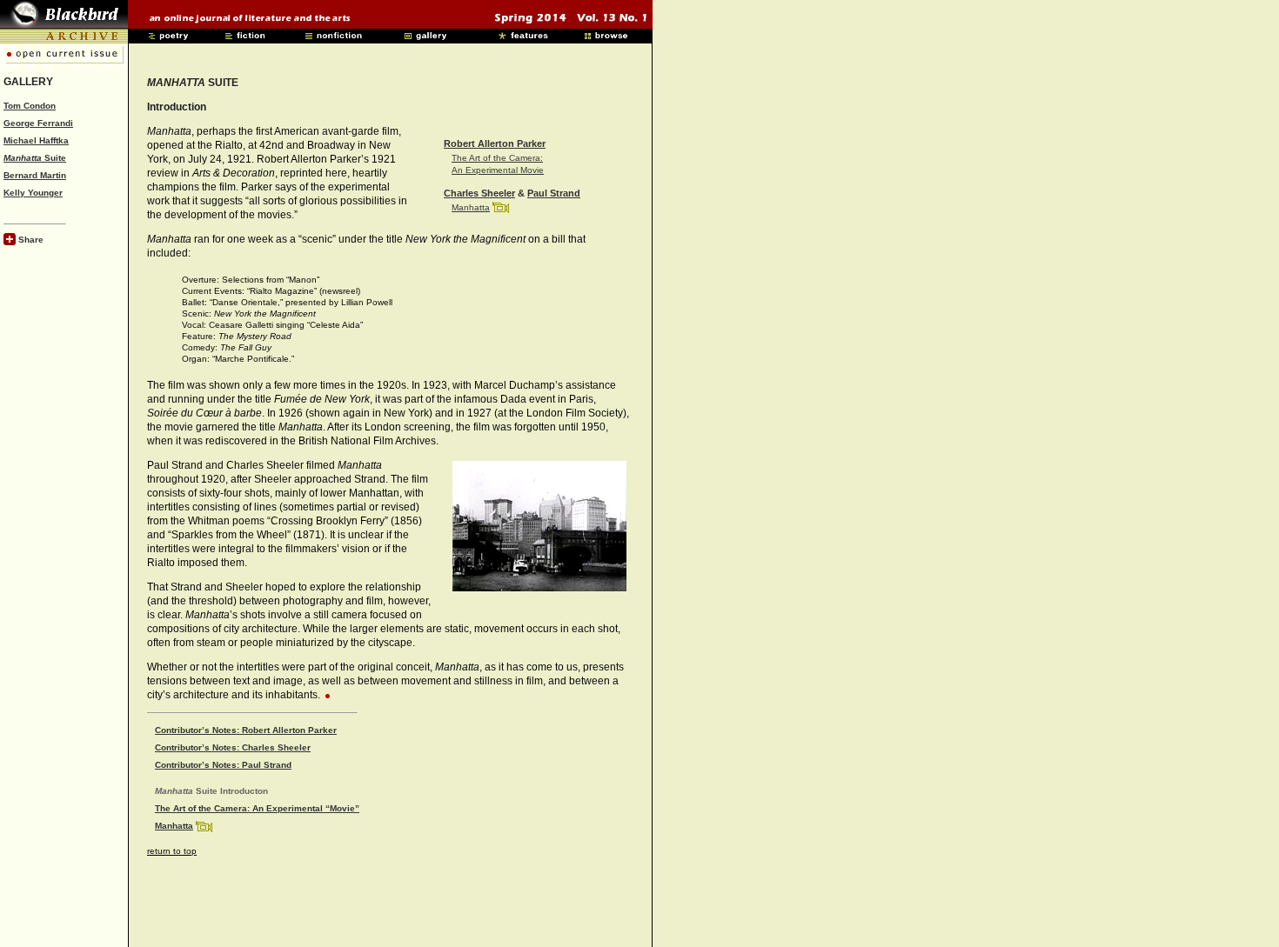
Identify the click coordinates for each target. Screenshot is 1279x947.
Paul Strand (553, 193)
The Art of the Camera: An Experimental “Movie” (257, 808)
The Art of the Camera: (497, 158)
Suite (34, 158)
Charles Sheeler (479, 193)
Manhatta (471, 207)
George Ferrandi (38, 123)
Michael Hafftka (36, 140)
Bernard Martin (34, 175)
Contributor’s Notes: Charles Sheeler (233, 747)
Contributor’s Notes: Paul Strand (223, 765)
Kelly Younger (33, 192)
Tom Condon (29, 105)
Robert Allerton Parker (495, 143)
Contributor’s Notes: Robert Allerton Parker (246, 730)
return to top (172, 851)
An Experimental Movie (498, 170)
